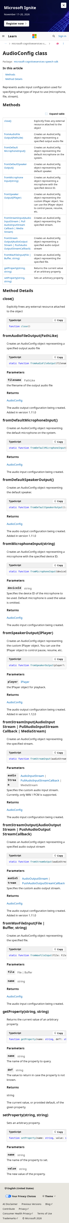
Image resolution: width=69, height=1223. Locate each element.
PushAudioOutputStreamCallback (43, 883)
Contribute (9, 1208)
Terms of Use (44, 1213)
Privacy (23, 1208)
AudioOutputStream (35, 878)
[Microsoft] (34, 36)
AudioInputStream (32, 776)
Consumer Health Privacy (17, 1213)
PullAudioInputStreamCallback (40, 780)
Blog (47, 1204)
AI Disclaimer (10, 1204)
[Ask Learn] (57, 43)
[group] (36, 363)
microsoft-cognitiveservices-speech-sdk (30, 43)
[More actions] (63, 43)
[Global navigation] (3, 36)
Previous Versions (31, 1204)
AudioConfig (14, 400)
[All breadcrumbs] (6, 43)
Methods (10, 74)
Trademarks (9, 1218)
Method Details (13, 79)
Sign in (62, 36)
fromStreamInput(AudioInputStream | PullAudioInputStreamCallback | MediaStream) (17, 224)
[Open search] (53, 36)
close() (7, 120)
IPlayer (25, 682)
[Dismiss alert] (63, 5)
